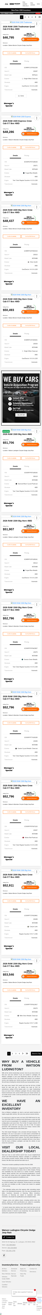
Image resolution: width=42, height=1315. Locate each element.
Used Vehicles (6, 1282)
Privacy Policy (10, 1303)
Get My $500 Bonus (30, 53)
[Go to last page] (39, 17)
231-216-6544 (12, 1248)
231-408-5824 (10, 1245)
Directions (33, 1271)
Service (14, 1265)
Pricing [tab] (26, 61)
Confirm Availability (11, 53)
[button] (36, 23)
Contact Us (10, 1237)
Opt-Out (34, 1303)
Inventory (6, 1265)
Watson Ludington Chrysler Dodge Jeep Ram (5, 1303)
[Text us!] (32, 1300)
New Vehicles (6, 1274)
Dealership (35, 1265)
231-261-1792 (10, 1250)
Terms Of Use (15, 1303)
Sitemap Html (25, 1303)
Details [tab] (15, 61)
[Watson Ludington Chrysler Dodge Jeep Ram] (12, 4)
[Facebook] (4, 1255)
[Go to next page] (35, 17)
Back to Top (36, 1053)
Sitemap (19, 1303)
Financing (25, 1265)
